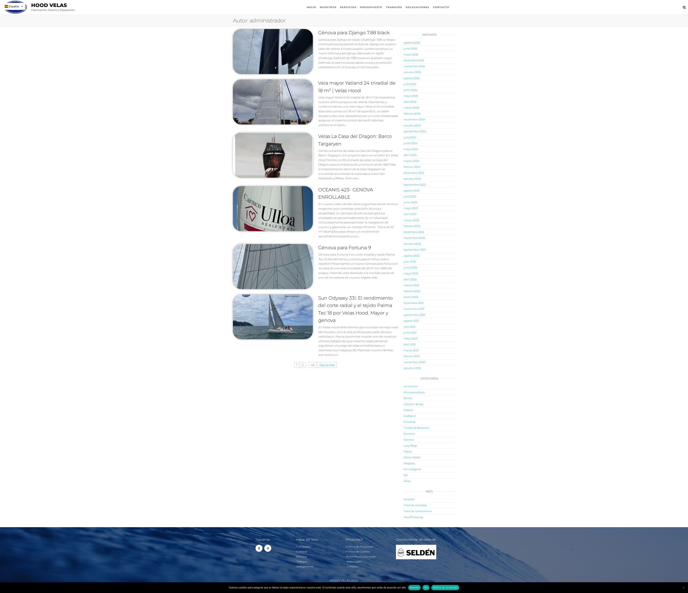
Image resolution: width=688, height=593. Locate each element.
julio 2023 (410, 196)
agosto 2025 (411, 78)
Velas (407, 481)
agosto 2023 (411, 190)
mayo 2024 (411, 149)
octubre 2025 (412, 72)
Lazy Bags (410, 445)
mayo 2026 (411, 54)
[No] (683, 587)
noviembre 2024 (414, 119)
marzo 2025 (411, 107)
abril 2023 (410, 214)
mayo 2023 (411, 208)
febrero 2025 (412, 113)
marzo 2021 (411, 350)
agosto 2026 (412, 42)
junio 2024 (410, 143)
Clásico (408, 410)
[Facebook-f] (258, 548)
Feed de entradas (415, 505)
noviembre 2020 (414, 362)
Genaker (409, 433)
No (426, 587)
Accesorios (411, 386)
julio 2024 (410, 137)
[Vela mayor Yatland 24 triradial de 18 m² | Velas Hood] (273, 101)
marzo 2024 (411, 161)
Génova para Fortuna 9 (344, 248)
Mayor (408, 451)
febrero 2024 (412, 167)
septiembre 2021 (414, 314)
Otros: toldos (412, 457)
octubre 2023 (412, 178)
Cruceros (409, 422)
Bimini (408, 398)
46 (313, 365)
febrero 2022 (412, 291)
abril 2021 (410, 344)
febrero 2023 (412, 226)
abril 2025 (410, 101)
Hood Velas (49, 5)
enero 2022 (411, 297)
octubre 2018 (412, 368)
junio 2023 (410, 202)
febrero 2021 (412, 356)
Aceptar (414, 587)
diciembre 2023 (414, 172)
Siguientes (327, 365)
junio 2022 (410, 267)
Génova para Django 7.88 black (354, 33)
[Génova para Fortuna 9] (273, 266)
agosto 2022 (411, 255)
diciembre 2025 (414, 60)
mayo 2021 (410, 338)
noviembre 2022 (414, 238)
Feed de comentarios (418, 511)
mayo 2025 (411, 96)
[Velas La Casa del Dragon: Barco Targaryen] (273, 155)
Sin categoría (412, 469)
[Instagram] (267, 548)
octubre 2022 (412, 243)
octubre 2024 (412, 125)
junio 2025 (410, 90)
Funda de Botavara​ (416, 427)
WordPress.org (413, 517)
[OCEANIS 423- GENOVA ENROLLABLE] (273, 208)
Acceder (409, 499)
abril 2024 (410, 155)
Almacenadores (414, 392)
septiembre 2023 (415, 184)
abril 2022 (410, 279)
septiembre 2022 (415, 249)
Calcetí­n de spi (413, 404)
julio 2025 (410, 84)
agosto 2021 (411, 320)
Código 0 (410, 416)
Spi (406, 475)
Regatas (409, 463)
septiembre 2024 (415, 131)
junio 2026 (410, 48)
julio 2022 (410, 261)
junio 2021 (410, 332)
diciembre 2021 (414, 303)
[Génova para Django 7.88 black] (273, 51)
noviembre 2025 (414, 66)
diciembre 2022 (414, 232)
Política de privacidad (445, 587)
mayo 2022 (411, 273)
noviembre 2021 (414, 309)
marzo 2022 (411, 285)
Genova (409, 439)
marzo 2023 (411, 220)
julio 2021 (409, 326)
